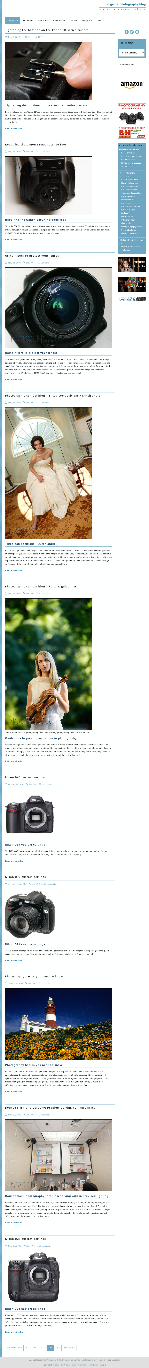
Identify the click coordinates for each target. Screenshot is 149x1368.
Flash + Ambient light (129, 183)
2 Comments (46, 984)
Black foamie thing (128, 160)
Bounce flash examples (130, 207)
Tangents (32, 7)
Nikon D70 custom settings (25, 877)
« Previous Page (14, 1348)
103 (58, 1348)
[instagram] (132, 32)
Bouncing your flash (129, 190)
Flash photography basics (131, 227)
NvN (63, 1365)
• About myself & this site (129, 150)
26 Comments (44, 1246)
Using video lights (128, 230)
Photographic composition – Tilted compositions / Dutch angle (52, 395)
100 (35, 1348)
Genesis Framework (78, 1365)
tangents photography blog (126, 4)
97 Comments (44, 152)
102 (50, 1348)
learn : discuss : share (122, 9)
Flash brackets (127, 217)
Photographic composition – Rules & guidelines (41, 586)
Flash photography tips (130, 233)
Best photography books (131, 156)
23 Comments (47, 784)
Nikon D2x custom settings (25, 1238)
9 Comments (44, 263)
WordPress (94, 1365)
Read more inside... (14, 128)
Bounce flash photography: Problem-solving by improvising (50, 1107)
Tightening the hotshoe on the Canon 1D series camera (47, 30)
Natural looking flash (129, 180)
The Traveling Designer (109, 1360)
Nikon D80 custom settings (25, 777)
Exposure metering (128, 196)
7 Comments (44, 403)
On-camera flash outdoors (131, 193)
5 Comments (44, 594)
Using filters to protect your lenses (32, 255)
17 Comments (43, 37)
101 (42, 1348)
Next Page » (69, 1348)
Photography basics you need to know (34, 976)
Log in (103, 1365)
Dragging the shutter (129, 186)
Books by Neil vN (128, 153)
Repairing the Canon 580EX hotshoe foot (35, 144)
